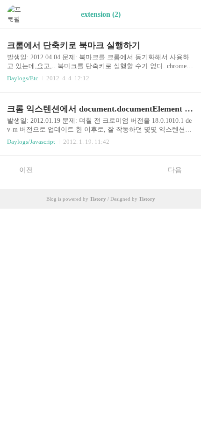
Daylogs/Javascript (31, 141)
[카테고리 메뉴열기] (184, 14)
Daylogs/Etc (22, 78)
